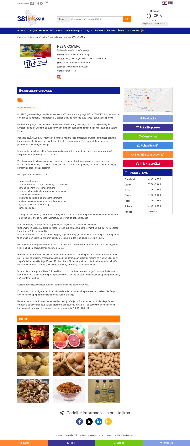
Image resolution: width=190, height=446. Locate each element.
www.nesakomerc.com (77, 66)
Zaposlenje (96, 435)
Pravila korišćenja (120, 435)
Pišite (72, 443)
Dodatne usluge (73, 30)
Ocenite (120, 443)
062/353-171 (72, 58)
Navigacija (167, 443)
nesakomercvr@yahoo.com (77, 62)
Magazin (89, 30)
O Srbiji (31, 30)
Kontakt (111, 30)
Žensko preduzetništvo (129, 30)
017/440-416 (99, 58)
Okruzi (42, 30)
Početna (21, 30)
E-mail (131, 435)
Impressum (107, 435)
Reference (100, 30)
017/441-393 (85, 58)
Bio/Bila (25, 443)
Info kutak (55, 30)
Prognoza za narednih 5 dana (154, 24)
